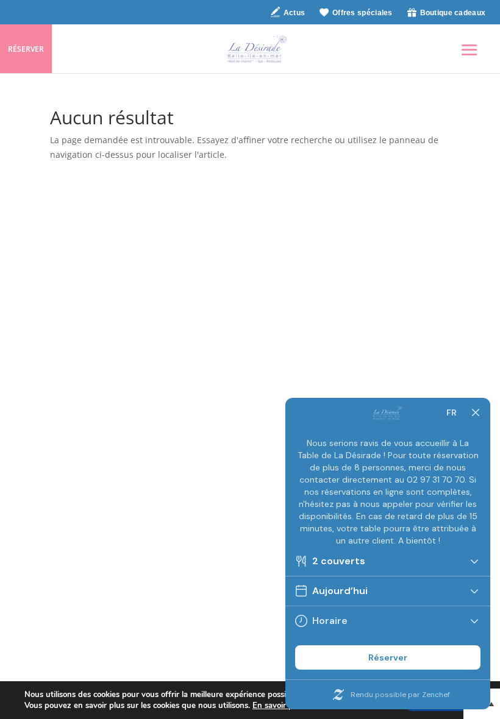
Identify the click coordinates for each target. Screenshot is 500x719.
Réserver (26, 49)
